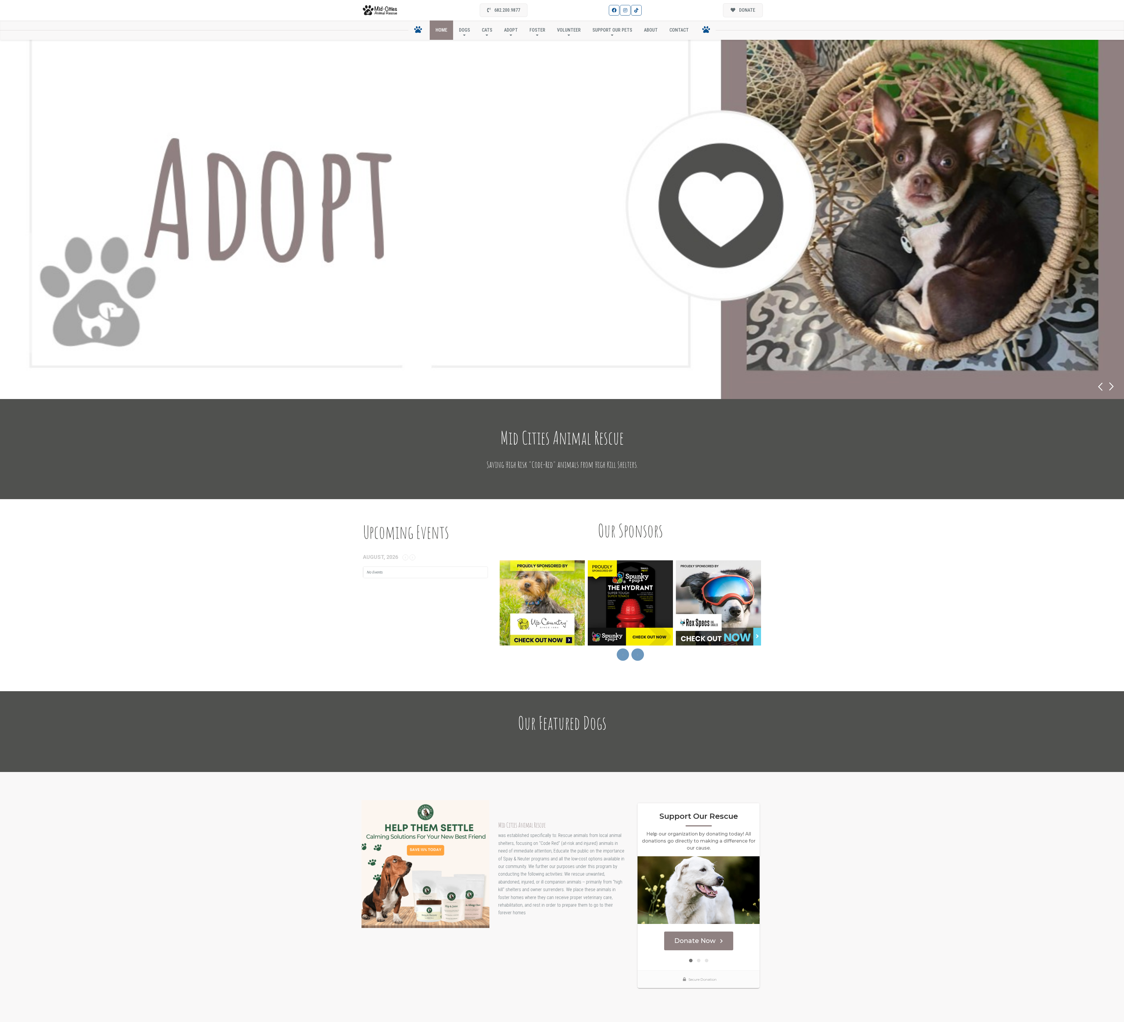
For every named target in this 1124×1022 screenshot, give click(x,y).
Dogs (464, 30)
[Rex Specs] (658, 603)
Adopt (511, 30)
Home (441, 30)
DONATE (746, 10)
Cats (487, 30)
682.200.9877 (506, 10)
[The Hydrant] (570, 603)
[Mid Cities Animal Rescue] (380, 10)
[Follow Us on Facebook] (614, 10)
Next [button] (1111, 386)
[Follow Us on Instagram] (625, 10)
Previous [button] (1100, 386)
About (651, 30)
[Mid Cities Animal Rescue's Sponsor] (425, 864)
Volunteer (569, 30)
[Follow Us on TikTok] (636, 10)
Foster (537, 30)
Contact (679, 30)
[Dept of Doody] (746, 603)
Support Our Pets (612, 30)
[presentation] (623, 654)
